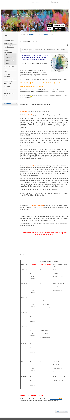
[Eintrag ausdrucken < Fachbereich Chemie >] (67, 45)
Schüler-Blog (7, 90)
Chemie (8, 55)
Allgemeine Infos (8, 43)
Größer (38, 2)
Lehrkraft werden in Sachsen (9, 94)
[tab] (17, 103)
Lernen (5, 71)
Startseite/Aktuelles (9, 40)
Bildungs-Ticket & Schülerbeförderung (9, 46)
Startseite (31, 34)
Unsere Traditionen (9, 66)
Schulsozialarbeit (8, 79)
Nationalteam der (56, 399)
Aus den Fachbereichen (8, 51)
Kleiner (47, 2)
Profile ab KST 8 (10, 57)
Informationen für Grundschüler (8, 82)
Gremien (6, 69)
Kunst (7, 63)
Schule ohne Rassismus (7, 75)
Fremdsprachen (10, 60)
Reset (42, 2)
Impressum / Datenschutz (7, 87)
